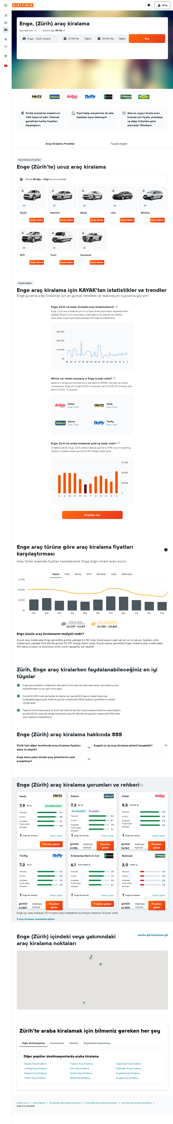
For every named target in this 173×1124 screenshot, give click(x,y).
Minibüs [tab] (101, 574)
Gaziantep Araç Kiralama (128, 1063)
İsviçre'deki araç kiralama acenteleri (101, 1103)
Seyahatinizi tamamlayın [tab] (97, 1043)
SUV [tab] (89, 574)
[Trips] (5, 56)
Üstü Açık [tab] (127, 574)
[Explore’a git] (5, 39)
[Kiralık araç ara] (5, 29)
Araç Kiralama (39, 1103)
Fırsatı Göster (36, 220)
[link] (92, 515)
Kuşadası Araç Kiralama (127, 1073)
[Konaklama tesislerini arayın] (5, 22)
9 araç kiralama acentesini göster (36, 919)
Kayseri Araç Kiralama (35, 1063)
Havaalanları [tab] (57, 1043)
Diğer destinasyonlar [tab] (33, 1043)
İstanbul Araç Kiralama (35, 1073)
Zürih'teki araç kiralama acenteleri (136, 1103)
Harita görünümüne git (153, 935)
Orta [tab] (67, 574)
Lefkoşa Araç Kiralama (35, 1068)
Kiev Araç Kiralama (79, 1068)
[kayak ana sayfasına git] (22, 5)
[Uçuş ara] (5, 15)
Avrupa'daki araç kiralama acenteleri (65, 1103)
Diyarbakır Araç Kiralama (128, 1068)
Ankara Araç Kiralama (81, 1073)
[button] (5, 5)
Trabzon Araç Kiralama (81, 1063)
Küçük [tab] (56, 574)
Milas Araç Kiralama (80, 1077)
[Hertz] (58, 796)
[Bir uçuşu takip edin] (5, 46)
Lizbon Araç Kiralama (35, 1077)
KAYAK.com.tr (23, 1103)
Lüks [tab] (113, 574)
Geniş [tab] (78, 574)
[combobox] (28, 30)
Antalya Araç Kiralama (127, 1077)
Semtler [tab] (74, 1043)
